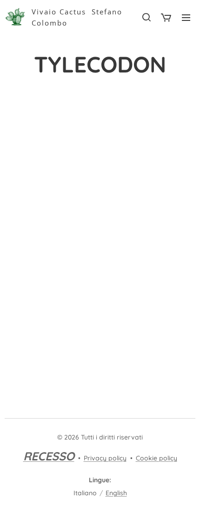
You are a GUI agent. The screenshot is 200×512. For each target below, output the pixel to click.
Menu (186, 17)
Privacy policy (105, 458)
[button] (146, 17)
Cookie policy (156, 458)
